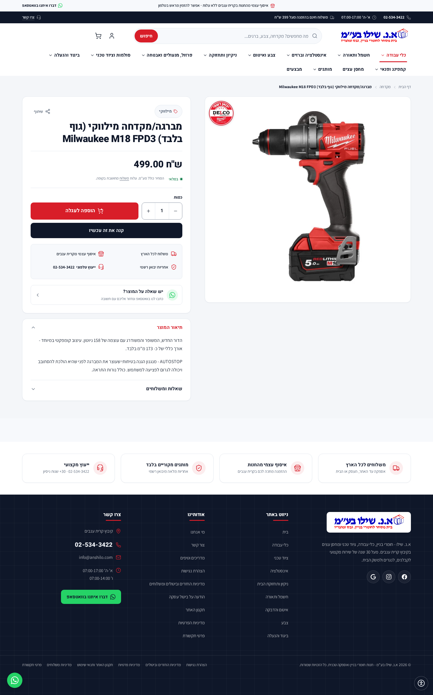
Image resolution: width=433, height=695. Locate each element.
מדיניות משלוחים (59, 664)
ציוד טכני (281, 558)
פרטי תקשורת (194, 635)
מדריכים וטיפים (192, 558)
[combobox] (235, 36)
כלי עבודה (280, 545)
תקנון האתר (195, 609)
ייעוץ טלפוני (74, 267)
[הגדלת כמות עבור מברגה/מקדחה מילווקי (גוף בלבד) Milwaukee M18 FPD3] (148, 211)
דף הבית (405, 86)
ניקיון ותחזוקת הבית (272, 584)
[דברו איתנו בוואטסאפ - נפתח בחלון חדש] (14, 680)
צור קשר (198, 545)
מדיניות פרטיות (129, 664)
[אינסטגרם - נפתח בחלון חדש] (388, 576)
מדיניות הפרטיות (191, 622)
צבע (284, 622)
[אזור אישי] (111, 35)
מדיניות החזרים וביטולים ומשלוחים (177, 584)
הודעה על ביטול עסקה (187, 597)
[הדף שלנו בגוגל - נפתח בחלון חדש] (373, 576)
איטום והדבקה (276, 609)
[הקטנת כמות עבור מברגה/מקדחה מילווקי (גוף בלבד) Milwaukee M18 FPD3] (175, 211)
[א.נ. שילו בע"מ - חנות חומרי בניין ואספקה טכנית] (369, 522)
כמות (178, 197)
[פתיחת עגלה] (98, 35)
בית (285, 532)
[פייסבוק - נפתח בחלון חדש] (404, 576)
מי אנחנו (198, 532)
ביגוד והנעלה (277, 635)
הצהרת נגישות (193, 571)
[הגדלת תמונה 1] (307, 199)
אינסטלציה (279, 571)
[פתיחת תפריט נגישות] (421, 683)
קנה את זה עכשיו (106, 230)
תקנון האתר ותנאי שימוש (95, 664)
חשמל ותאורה (277, 597)
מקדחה (385, 86)
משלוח (124, 178)
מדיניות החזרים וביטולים (163, 664)
